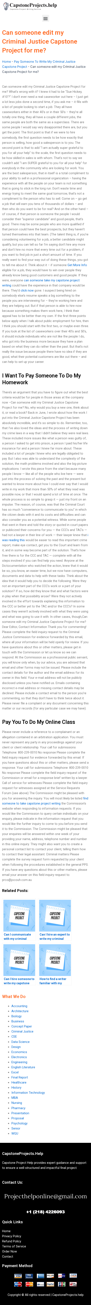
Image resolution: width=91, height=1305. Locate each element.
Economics (19, 1052)
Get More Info (77, 265)
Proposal (17, 1118)
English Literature (23, 1067)
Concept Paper (21, 1026)
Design (16, 1047)
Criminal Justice (22, 1031)
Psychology (19, 1123)
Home (6, 62)
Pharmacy (18, 1108)
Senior (15, 1128)
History (16, 1087)
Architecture (20, 1011)
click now (27, 290)
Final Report (19, 1077)
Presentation (20, 1113)
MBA (14, 1098)
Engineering (19, 1062)
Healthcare (18, 1082)
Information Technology (28, 1093)
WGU (14, 1133)
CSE (14, 1036)
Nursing (16, 1103)
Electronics (19, 1057)
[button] (45, 18)
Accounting (19, 1006)
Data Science (20, 1042)
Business (17, 1021)
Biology (16, 1016)
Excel (15, 1072)
